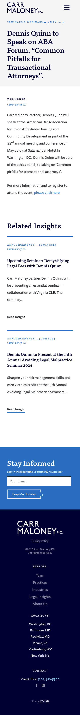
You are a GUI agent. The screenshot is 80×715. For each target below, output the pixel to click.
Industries (40, 589)
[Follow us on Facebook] (37, 685)
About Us (40, 604)
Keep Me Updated (24, 494)
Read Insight (16, 316)
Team (40, 575)
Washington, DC (40, 624)
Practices (40, 582)
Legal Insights (40, 596)
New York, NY (40, 655)
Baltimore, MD (40, 630)
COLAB (44, 701)
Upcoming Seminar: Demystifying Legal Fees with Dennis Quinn (38, 263)
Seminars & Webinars (25, 22)
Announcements (20, 245)
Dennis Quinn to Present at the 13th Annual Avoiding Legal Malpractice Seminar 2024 (39, 359)
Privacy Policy (40, 541)
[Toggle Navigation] (66, 7)
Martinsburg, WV (40, 649)
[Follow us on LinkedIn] (43, 685)
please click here (47, 192)
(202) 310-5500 (49, 679)
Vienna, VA (40, 642)
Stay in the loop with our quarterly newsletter (34, 472)
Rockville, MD (40, 636)
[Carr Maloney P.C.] (25, 8)
